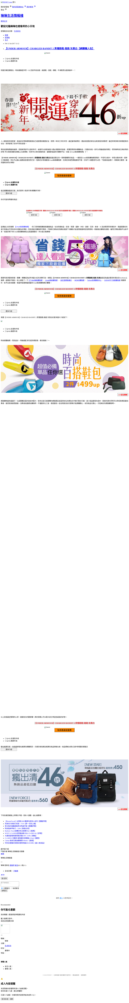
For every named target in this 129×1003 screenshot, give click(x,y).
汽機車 (15, 871)
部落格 (7, 37)
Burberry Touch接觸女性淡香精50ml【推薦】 (20, 831)
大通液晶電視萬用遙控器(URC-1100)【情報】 (21, 836)
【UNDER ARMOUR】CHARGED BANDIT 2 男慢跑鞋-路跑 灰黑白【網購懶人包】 (49, 48)
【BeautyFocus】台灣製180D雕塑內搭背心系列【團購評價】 (26, 821)
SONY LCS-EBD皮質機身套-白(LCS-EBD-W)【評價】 (24, 833)
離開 (11, 999)
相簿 (6, 35)
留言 (16, 865)
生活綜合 (17, 31)
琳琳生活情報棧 (12, 15)
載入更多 (4, 878)
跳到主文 (4, 21)
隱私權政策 (76, 975)
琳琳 (2, 854)
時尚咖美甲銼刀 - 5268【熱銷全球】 (17, 828)
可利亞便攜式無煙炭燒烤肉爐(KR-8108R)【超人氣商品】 (25, 843)
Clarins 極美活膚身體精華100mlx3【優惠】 (20, 840)
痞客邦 (12, 865)
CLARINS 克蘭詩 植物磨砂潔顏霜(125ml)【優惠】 (22, 838)
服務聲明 (83, 975)
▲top (2, 874)
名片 (6, 40)
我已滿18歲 (5, 999)
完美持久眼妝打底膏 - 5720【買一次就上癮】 (21, 824)
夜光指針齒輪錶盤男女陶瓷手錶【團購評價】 (21, 826)
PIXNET (49, 975)
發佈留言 (4, 890)
